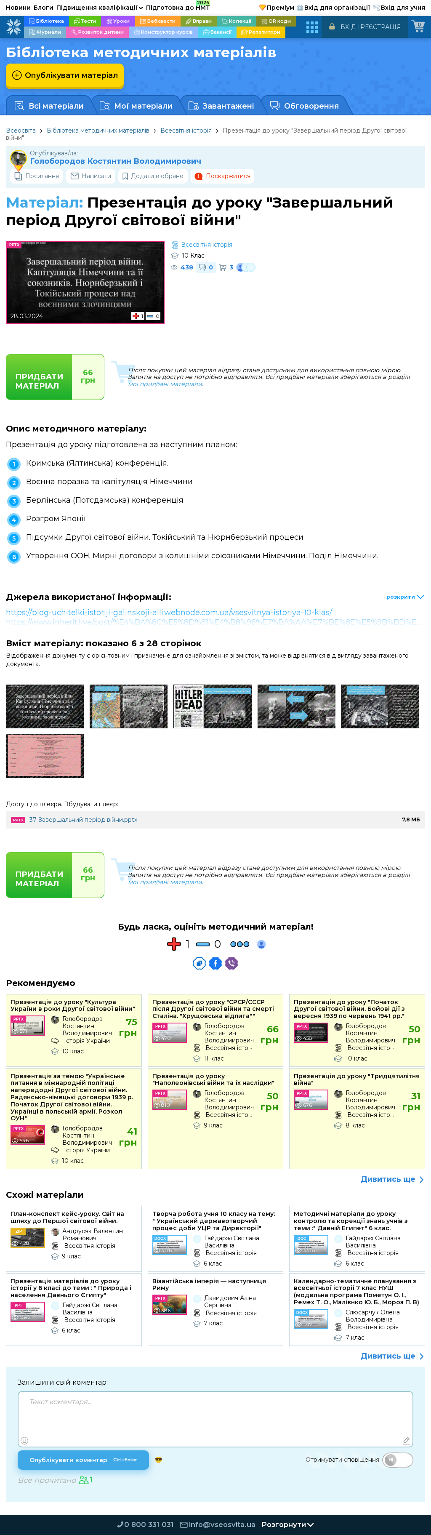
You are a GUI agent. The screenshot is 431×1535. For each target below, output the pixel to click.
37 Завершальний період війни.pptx (83, 819)
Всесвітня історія (186, 130)
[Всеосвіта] (13, 27)
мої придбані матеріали (165, 384)
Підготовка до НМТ (178, 6)
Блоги (43, 7)
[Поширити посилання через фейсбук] (215, 963)
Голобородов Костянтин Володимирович (115, 161)
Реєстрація (380, 27)
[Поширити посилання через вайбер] (231, 963)
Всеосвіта (21, 130)
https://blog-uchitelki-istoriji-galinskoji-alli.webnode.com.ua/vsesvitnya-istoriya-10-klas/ (169, 612)
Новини (18, 7)
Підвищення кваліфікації (99, 7)
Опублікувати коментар (83, 1460)
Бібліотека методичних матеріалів (98, 130)
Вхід (348, 27)
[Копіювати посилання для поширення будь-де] (199, 963)
